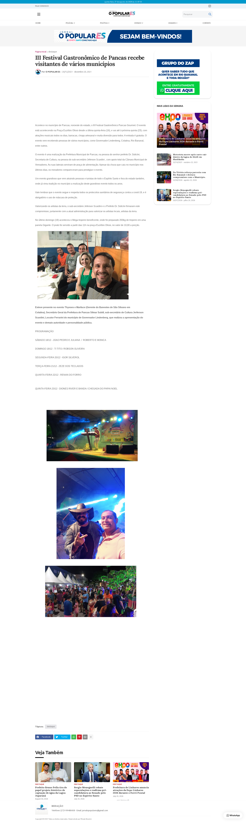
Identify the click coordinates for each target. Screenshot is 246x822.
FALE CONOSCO (42, 6)
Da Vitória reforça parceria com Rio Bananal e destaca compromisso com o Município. (189, 174)
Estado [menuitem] (138, 23)
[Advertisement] (89, 100)
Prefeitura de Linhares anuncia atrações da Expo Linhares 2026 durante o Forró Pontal (131, 790)
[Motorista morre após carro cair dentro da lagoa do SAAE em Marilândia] (164, 159)
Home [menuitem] (38, 23)
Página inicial (40, 52)
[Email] (85, 737)
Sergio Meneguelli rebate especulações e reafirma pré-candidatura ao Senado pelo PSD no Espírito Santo (90, 791)
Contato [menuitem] (207, 23)
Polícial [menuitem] (69, 23)
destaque (52, 52)
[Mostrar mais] (90, 737)
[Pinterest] (79, 737)
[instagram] (209, 6)
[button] (38, 14)
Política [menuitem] (104, 23)
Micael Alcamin (86, 819)
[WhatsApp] (73, 737)
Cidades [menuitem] (172, 23)
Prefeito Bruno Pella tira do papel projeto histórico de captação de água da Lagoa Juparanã (51, 791)
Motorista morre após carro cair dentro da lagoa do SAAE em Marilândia (189, 157)
